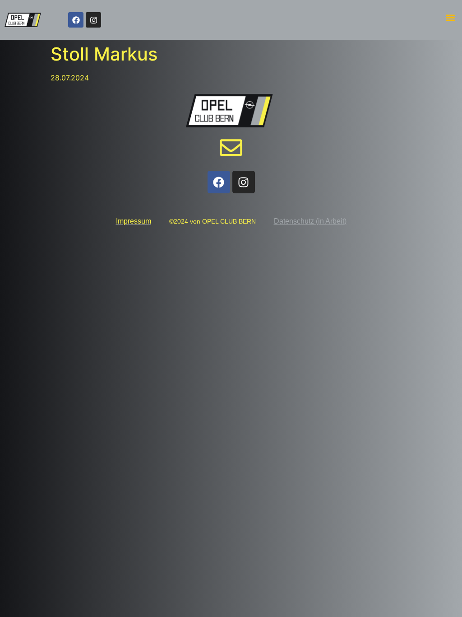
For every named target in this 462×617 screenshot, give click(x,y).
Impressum (133, 221)
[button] (450, 17)
